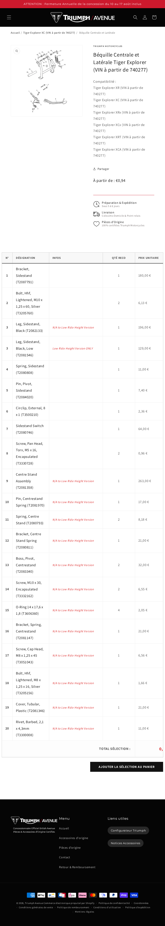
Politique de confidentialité (114, 903)
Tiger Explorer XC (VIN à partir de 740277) (49, 32)
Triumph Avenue (34, 903)
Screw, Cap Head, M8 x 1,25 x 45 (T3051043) (30, 656)
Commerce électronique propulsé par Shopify (69, 903)
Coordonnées (141, 903)
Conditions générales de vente (36, 907)
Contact (64, 857)
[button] (9, 17)
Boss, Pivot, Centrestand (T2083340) (26, 565)
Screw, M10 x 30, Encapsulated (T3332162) (29, 589)
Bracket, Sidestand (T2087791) (24, 276)
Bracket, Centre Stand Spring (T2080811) (28, 541)
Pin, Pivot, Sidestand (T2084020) (24, 390)
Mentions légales (84, 911)
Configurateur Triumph (128, 830)
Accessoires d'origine (73, 838)
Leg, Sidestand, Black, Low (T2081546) (28, 348)
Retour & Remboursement (77, 867)
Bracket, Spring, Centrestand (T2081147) (29, 631)
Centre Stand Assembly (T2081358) (26, 481)
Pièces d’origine (70, 848)
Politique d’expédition (137, 907)
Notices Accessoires (125, 843)
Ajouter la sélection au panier (127, 767)
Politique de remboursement (73, 907)
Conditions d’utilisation (107, 907)
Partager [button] (103, 169)
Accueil (15, 32)
